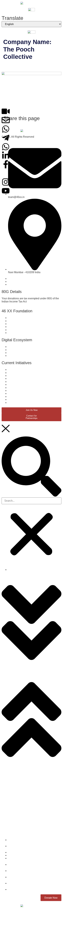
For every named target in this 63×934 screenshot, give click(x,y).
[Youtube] (6, 191)
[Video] (6, 111)
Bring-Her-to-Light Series (16, 804)
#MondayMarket (11, 831)
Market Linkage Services (16, 794)
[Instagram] (6, 182)
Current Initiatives (12, 769)
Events (6, 815)
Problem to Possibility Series (18, 810)
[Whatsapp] (6, 129)
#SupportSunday (11, 825)
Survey (6, 772)
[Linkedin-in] (6, 155)
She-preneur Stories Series (17, 783)
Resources (8, 799)
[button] (31, 466)
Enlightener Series (12, 778)
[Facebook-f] (6, 164)
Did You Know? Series (15, 788)
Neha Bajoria (17, 66)
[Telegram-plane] (6, 138)
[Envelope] (6, 120)
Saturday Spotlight (12, 820)
